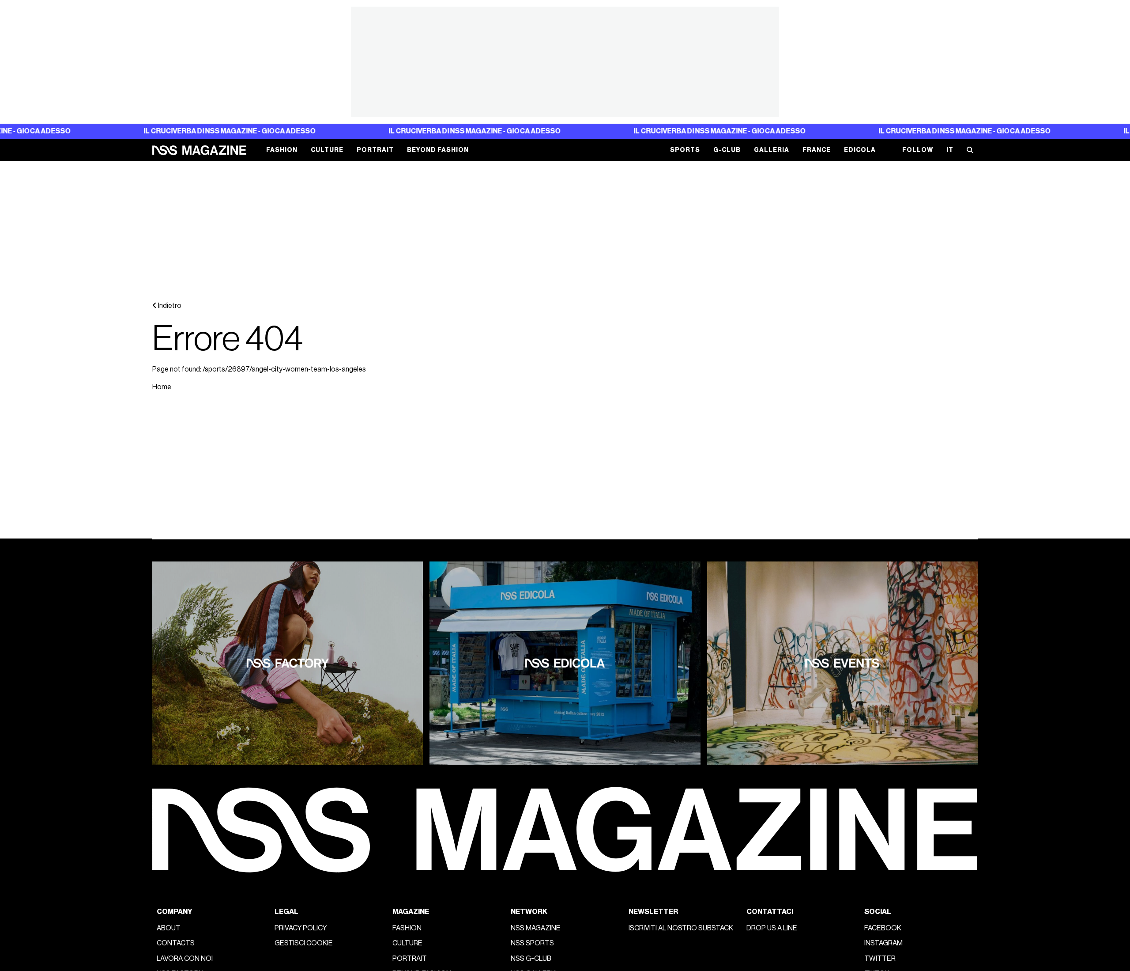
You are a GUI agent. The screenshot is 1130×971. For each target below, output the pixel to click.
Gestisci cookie (304, 943)
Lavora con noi (185, 958)
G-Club (727, 150)
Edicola (860, 150)
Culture (327, 150)
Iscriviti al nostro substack (681, 928)
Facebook (882, 928)
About (169, 928)
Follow (917, 150)
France (816, 150)
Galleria (771, 150)
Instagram (883, 943)
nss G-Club (531, 958)
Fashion (282, 150)
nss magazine (536, 928)
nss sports (532, 943)
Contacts (176, 943)
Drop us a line (771, 928)
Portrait (375, 150)
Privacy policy (301, 928)
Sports (685, 150)
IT (949, 150)
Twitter (880, 958)
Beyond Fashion (438, 150)
